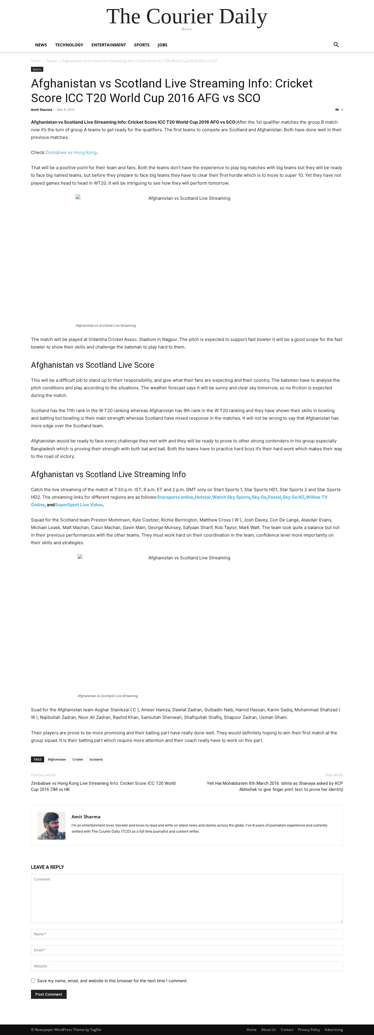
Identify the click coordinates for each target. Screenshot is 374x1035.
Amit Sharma (41, 109)
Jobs (162, 45)
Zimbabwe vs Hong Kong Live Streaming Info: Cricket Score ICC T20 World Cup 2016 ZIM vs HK (103, 786)
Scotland (96, 759)
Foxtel (274, 497)
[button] (336, 45)
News (41, 45)
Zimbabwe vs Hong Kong (70, 152)
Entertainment (108, 45)
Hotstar (203, 497)
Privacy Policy (309, 1029)
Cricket (77, 759)
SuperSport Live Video (79, 504)
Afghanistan (57, 759)
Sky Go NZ (293, 497)
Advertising (334, 1029)
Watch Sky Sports (231, 497)
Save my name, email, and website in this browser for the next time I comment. (112, 980)
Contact (287, 1029)
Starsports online (175, 497)
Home (36, 60)
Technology (69, 45)
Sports (142, 45)
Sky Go (259, 497)
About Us (268, 1029)
